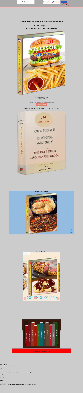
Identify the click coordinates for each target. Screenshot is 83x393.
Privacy (2, 380)
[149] (41, 107)
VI (46, 297)
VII (50, 297)
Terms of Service (4, 383)
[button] (72, 212)
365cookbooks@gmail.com (7, 364)
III (35, 297)
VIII (54, 297)
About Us (2, 378)
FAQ (1, 368)
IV (39, 297)
